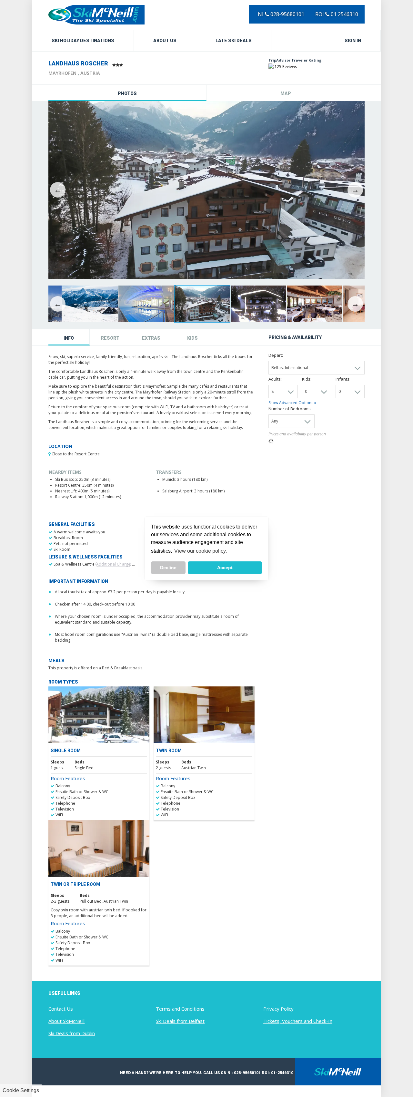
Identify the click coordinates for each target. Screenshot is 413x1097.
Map (285, 93)
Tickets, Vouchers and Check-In (297, 1021)
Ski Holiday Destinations (83, 40)
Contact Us (60, 1008)
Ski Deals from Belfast (180, 1021)
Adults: (275, 379)
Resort (110, 338)
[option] (206, 190)
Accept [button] (225, 567)
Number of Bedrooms (289, 409)
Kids (192, 338)
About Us (164, 40)
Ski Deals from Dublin (71, 1033)
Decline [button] (168, 567)
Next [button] (355, 190)
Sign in (353, 40)
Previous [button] (57, 190)
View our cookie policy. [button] (200, 551)
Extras (151, 338)
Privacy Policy (278, 1008)
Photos (127, 93)
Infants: (343, 379)
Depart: (275, 355)
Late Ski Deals (234, 40)
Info (69, 338)
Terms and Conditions (180, 1008)
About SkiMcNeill (66, 1021)
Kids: (306, 379)
